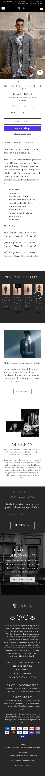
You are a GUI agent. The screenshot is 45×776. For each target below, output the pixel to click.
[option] (22, 45)
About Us (11, 662)
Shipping (19, 97)
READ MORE (22, 391)
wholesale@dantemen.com (26, 755)
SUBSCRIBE (22, 525)
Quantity (28, 106)
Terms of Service (17, 677)
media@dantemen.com (25, 761)
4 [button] (25, 81)
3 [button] (23, 81)
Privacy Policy (22, 670)
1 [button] (18, 81)
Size (15, 106)
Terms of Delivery (22, 666)
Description (13, 142)
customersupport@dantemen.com (27, 747)
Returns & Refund (29, 662)
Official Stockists (22, 673)
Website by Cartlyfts (22, 766)
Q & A (33, 677)
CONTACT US (32, 142)
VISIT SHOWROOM (22, 579)
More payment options (22, 134)
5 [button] (27, 81)
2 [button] (21, 81)
